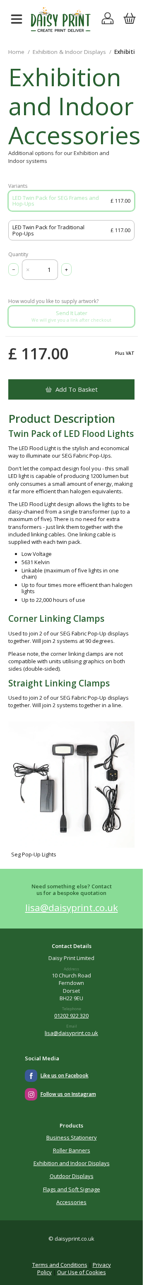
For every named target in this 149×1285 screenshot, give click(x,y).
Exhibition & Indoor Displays (69, 52)
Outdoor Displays (72, 1176)
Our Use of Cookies (81, 1272)
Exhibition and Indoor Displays (72, 1163)
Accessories (71, 1202)
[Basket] (129, 19)
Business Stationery (71, 1137)
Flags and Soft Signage (71, 1189)
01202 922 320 (71, 1015)
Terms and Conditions (59, 1264)
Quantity (18, 254)
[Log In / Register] (108, 19)
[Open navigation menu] (16, 19)
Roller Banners (71, 1150)
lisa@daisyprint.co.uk (71, 907)
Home (16, 52)
